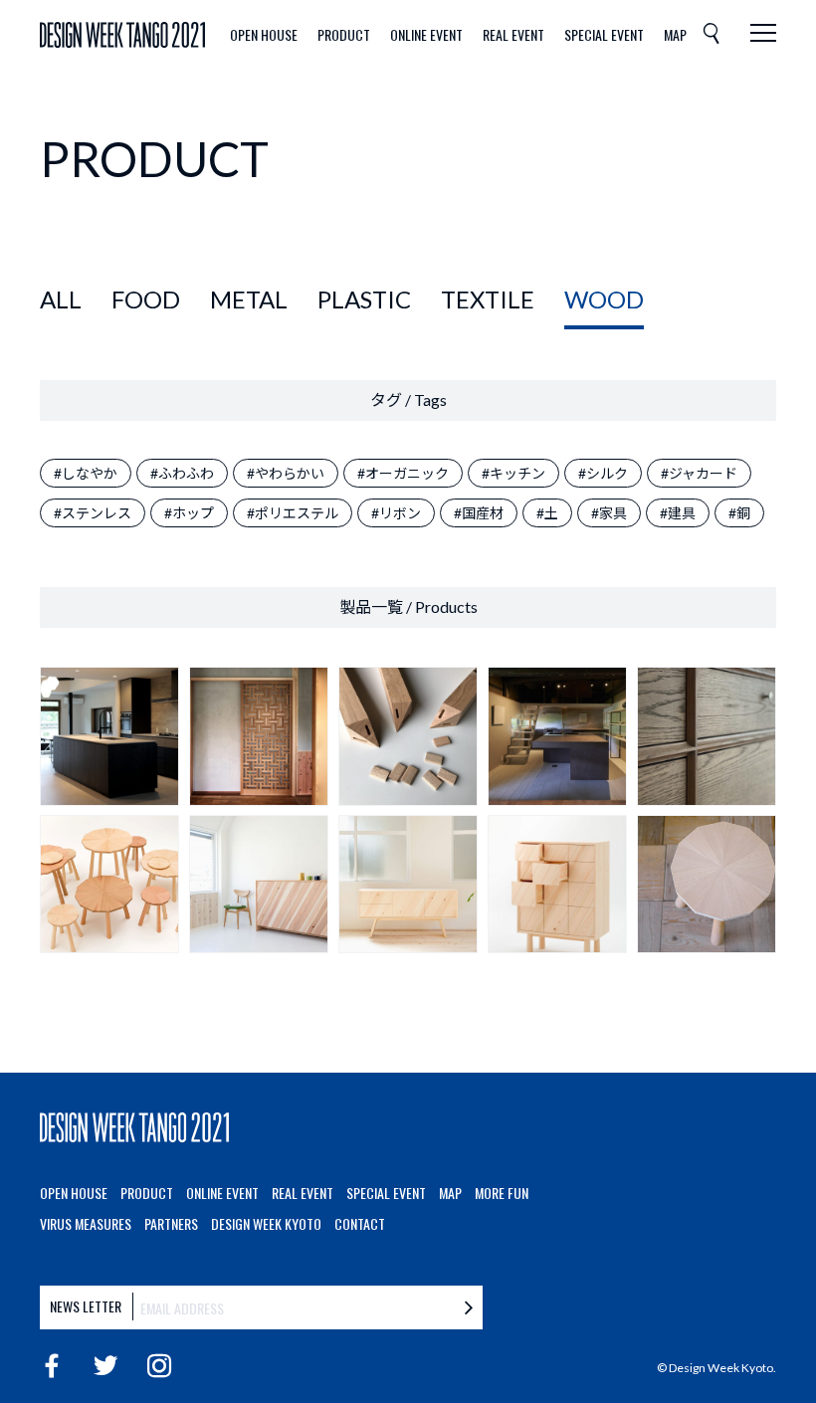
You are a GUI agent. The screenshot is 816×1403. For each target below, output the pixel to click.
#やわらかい (285, 473)
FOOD (145, 299)
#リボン (396, 512)
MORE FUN (501, 1192)
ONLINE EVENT (426, 34)
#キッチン (513, 473)
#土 (547, 512)
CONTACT (359, 1223)
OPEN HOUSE (264, 34)
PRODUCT (343, 34)
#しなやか (85, 473)
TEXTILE (487, 299)
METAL (249, 299)
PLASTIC (364, 299)
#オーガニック (403, 473)
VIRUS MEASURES (85, 1223)
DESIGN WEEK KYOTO (266, 1223)
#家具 (609, 512)
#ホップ (189, 512)
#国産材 (479, 512)
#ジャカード (699, 473)
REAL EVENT (513, 34)
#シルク (603, 473)
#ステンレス (92, 512)
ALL (61, 299)
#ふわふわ (182, 473)
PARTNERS (171, 1223)
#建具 (678, 512)
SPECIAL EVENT (604, 34)
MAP (675, 34)
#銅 (739, 512)
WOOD (604, 299)
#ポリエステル (292, 512)
